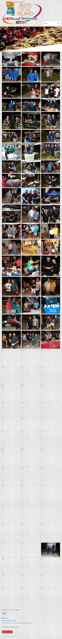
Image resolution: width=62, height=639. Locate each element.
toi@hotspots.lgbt (11, 620)
